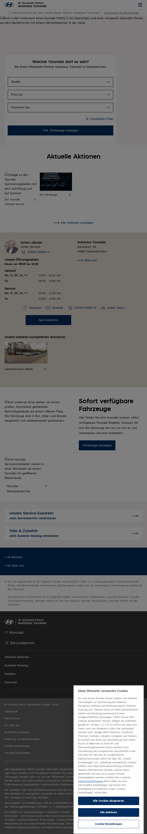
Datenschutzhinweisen (91, 781)
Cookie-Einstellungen (108, 824)
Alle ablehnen (108, 812)
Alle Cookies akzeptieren (108, 800)
